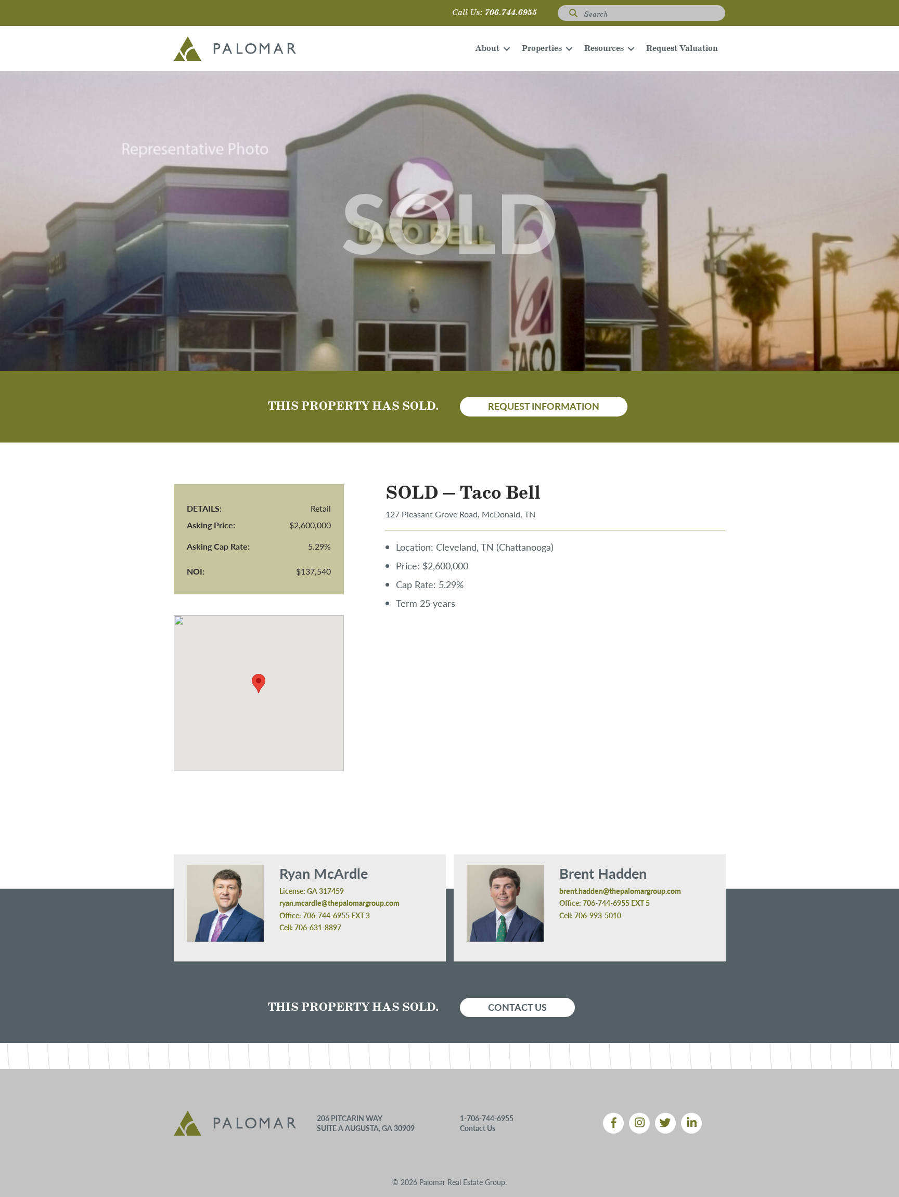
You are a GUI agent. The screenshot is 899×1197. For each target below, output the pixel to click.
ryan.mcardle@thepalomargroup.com (339, 902)
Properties (542, 48)
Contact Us (477, 1128)
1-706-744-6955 (486, 1118)
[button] (506, 48)
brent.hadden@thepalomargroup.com (620, 891)
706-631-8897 (317, 927)
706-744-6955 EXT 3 (336, 915)
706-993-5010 (597, 915)
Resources (604, 48)
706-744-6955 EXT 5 (616, 902)
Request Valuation (682, 48)
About (487, 48)
